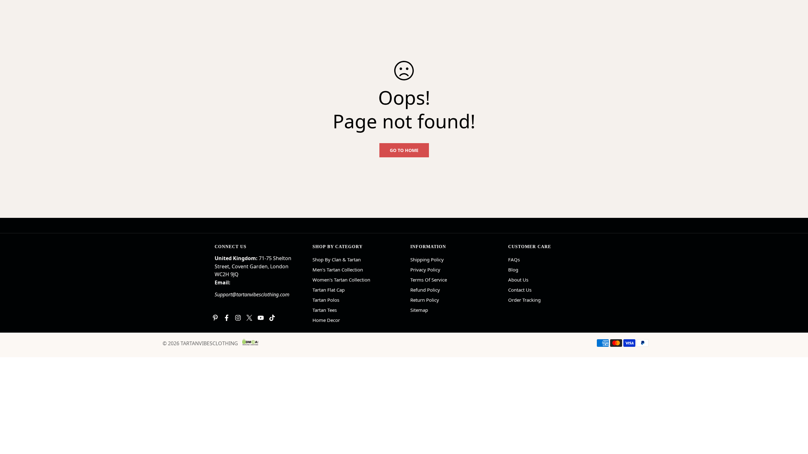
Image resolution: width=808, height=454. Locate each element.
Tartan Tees (324, 310)
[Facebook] (226, 318)
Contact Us (520, 290)
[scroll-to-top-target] (795, 419)
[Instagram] (238, 318)
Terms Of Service (428, 279)
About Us (518, 279)
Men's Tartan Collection (337, 269)
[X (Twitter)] (249, 318)
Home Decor (326, 320)
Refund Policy (425, 290)
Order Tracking (524, 300)
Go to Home (404, 150)
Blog (513, 269)
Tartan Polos (325, 300)
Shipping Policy (427, 259)
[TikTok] (272, 318)
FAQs (514, 259)
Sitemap (419, 310)
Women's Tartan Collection (341, 279)
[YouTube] (260, 318)
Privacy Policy (425, 269)
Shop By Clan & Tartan (336, 259)
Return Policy (424, 300)
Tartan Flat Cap (328, 290)
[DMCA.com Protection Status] (250, 342)
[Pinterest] (215, 318)
